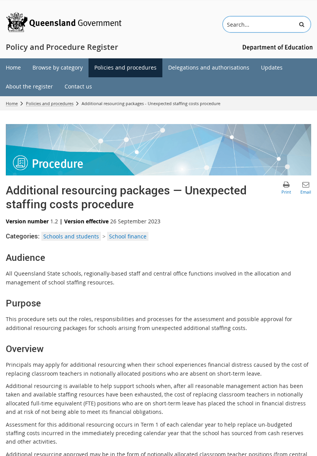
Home (12, 103)
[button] (301, 24)
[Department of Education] (276, 47)
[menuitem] (13, 67)
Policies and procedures (49, 103)
